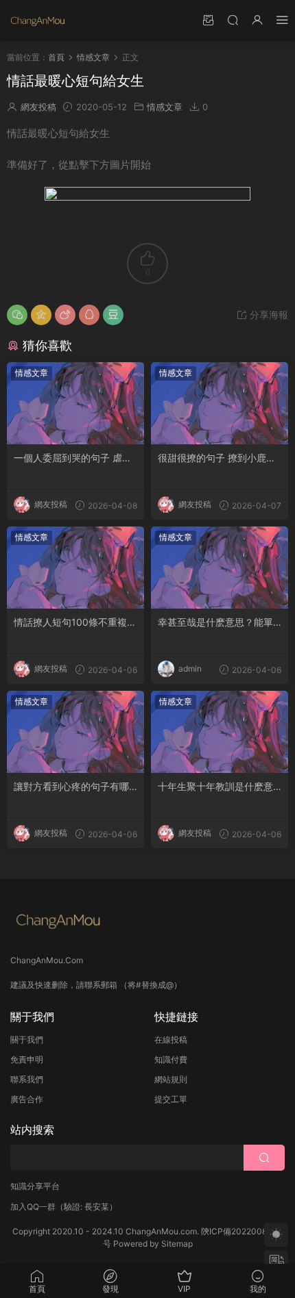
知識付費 (170, 1059)
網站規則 (170, 1079)
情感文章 (164, 106)
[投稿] (208, 19)
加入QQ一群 (33, 1206)
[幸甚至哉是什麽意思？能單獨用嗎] (219, 567)
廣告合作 (26, 1099)
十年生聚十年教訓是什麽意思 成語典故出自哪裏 (215, 786)
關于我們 (26, 1039)
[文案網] (38, 20)
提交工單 (170, 1099)
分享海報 (267, 314)
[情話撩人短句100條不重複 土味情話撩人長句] (75, 567)
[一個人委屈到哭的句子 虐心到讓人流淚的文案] (75, 403)
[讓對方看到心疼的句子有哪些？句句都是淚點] (75, 732)
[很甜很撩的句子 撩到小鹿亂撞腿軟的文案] (219, 403)
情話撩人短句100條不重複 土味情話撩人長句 (70, 622)
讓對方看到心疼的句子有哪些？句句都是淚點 (71, 786)
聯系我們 (26, 1079)
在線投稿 (170, 1039)
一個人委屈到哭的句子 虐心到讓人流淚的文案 (73, 458)
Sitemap (177, 1243)
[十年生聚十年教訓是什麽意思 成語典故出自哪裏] (219, 732)
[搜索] (232, 19)
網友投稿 (38, 106)
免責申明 (26, 1059)
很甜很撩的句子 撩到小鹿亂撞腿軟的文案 (217, 458)
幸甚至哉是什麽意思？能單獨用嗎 (215, 622)
